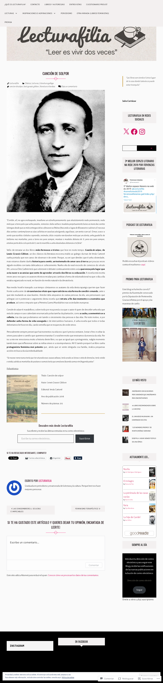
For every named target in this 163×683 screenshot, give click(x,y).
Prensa (8, 22)
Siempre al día (139, 545)
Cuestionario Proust (96, 4)
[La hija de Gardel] (152, 519)
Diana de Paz (129, 484)
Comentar (94, 565)
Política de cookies (68, 677)
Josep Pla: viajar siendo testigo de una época (144, 440)
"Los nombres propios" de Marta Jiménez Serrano (142, 429)
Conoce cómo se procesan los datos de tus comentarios (73, 575)
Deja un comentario (69, 86)
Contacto (35, 4)
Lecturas (9, 13)
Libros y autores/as (55, 4)
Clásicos (28, 83)
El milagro (128, 481)
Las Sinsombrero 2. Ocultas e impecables (26, 510)
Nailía (126, 469)
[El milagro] (152, 484)
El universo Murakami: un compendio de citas (142, 418)
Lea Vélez (128, 520)
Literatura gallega (46, 83)
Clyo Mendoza (129, 508)
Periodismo (66, 13)
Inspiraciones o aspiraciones (37, 13)
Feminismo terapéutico (86, 509)
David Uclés (129, 500)
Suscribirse (84, 438)
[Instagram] (142, 132)
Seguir (139, 590)
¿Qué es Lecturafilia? (15, 4)
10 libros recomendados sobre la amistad (144, 407)
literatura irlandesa (47, 86)
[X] (126, 132)
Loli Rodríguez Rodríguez (133, 472)
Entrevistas (75, 4)
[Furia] (152, 507)
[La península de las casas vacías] (152, 495)
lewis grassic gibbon (31, 86)
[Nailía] (152, 471)
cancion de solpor (16, 86)
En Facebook (81, 642)
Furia (125, 505)
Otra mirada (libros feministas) (93, 13)
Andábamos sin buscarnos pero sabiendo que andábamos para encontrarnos (144, 394)
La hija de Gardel (131, 517)
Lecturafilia (14, 83)
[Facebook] (134, 132)
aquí (143, 264)
